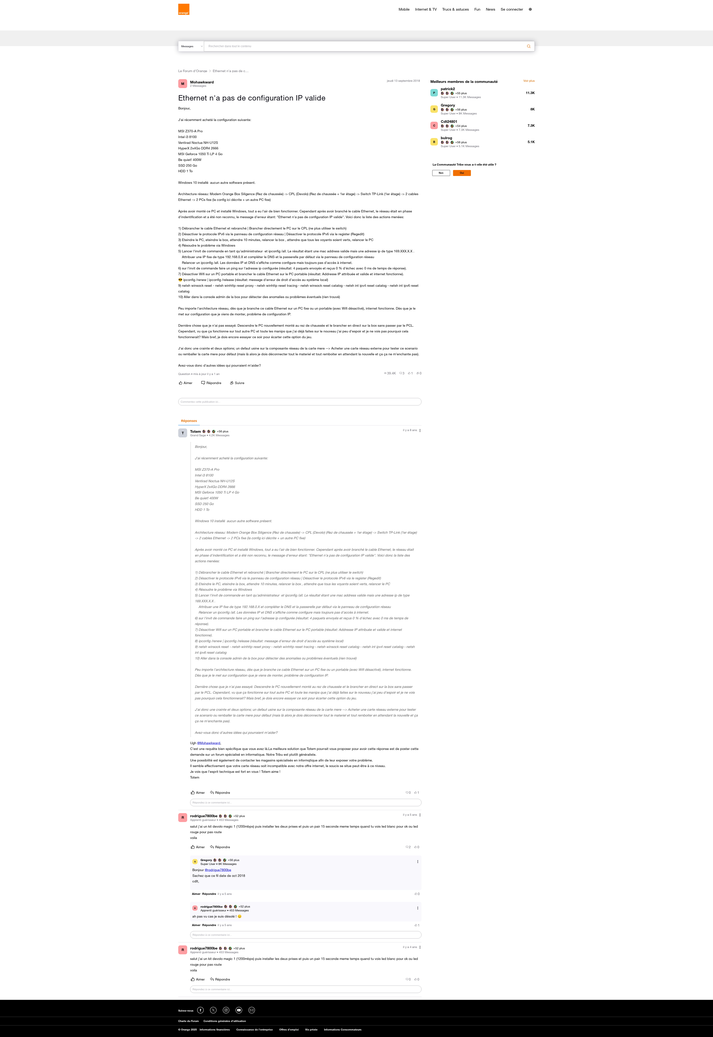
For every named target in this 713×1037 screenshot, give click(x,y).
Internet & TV (426, 9)
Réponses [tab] (189, 421)
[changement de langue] (530, 9)
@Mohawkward (208, 743)
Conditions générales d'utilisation (225, 1021)
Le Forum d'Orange (192, 70)
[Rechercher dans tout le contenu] (528, 46)
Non (441, 173)
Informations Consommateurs (343, 1029)
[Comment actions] (420, 430)
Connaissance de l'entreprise (254, 1029)
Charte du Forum (188, 1021)
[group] (390, 373)
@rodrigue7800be (218, 870)
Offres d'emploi (289, 1029)
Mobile (404, 9)
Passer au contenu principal (19, 2)
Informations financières (215, 1029)
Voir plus (529, 80)
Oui (462, 173)
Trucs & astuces (455, 9)
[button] (196, 893)
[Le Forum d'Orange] (183, 9)
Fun (477, 9)
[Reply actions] (417, 861)
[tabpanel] (299, 711)
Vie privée (311, 1029)
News (490, 9)
